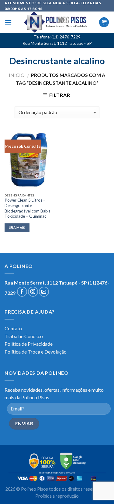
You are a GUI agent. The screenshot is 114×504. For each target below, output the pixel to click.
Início (17, 75)
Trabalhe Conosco (24, 336)
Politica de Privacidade (29, 344)
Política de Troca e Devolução (36, 351)
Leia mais (17, 227)
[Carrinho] (104, 22)
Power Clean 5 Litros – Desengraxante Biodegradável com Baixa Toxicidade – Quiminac (27, 208)
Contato (13, 328)
